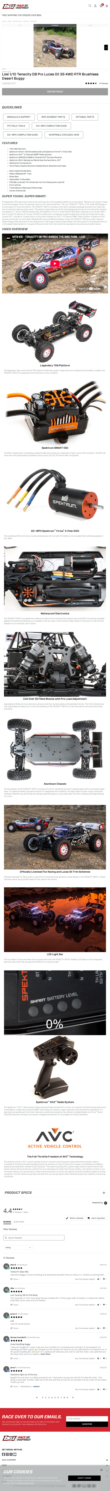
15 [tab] (55, 69)
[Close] (101, 1470)
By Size (26, 21)
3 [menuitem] (48, 1397)
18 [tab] (66, 69)
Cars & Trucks (17, 21)
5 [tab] (18, 69)
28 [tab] (102, 69)
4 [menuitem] (51, 1397)
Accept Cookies (84, 1478)
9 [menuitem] (67, 1397)
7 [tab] (26, 69)
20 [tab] (73, 69)
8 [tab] (29, 69)
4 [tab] (15, 69)
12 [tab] (44, 69)
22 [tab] (80, 69)
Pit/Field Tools (16, 126)
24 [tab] (88, 69)
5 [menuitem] (55, 1397)
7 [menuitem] (61, 1397)
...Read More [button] (45, 1354)
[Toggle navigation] (105, 6)
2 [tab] (7, 69)
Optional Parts (85, 117)
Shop (9, 21)
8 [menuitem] (64, 1397)
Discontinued (55, 91)
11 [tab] (40, 69)
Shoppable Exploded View (64, 135)
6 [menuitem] (58, 1397)
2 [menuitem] (45, 1397)
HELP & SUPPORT (9, 1460)
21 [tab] (77, 69)
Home (4, 21)
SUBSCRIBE (87, 1424)
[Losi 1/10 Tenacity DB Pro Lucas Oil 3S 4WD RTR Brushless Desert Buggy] (55, 45)
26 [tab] (95, 69)
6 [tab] (22, 69)
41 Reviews (103, 83)
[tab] (75, 1218)
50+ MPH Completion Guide (22, 135)
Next (106, 47)
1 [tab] (4, 69)
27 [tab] (98, 69)
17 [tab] (62, 69)
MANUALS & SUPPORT (19, 117)
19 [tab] (69, 69)
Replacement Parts (53, 117)
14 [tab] (51, 69)
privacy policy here (26, 1483)
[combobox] (18, 1247)
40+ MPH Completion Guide (51, 126)
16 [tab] (59, 69)
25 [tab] (91, 69)
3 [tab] (11, 69)
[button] (15, 1279)
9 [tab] (33, 69)
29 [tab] (106, 69)
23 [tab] (84, 69)
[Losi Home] (15, 6)
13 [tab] (48, 69)
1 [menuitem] (42, 1397)
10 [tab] (37, 69)
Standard (33, 21)
